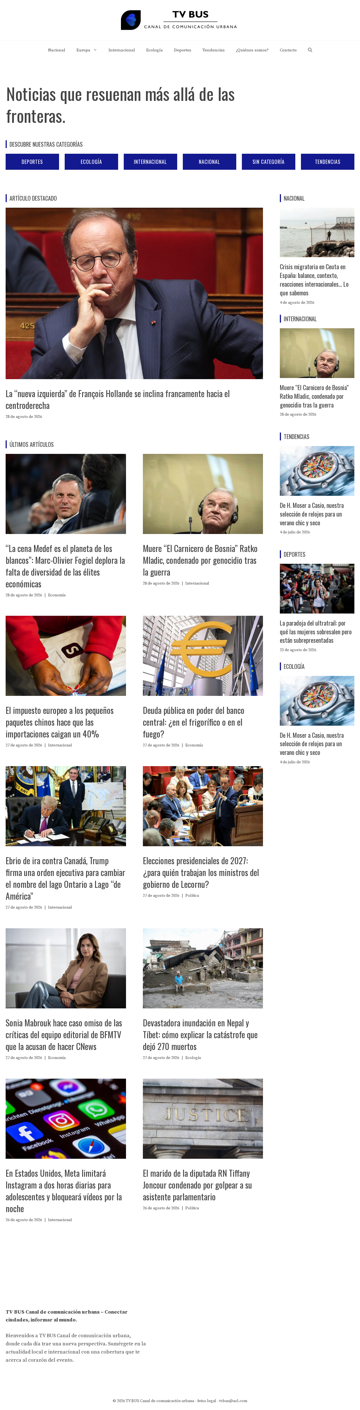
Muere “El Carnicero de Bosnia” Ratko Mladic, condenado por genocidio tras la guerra (200, 560)
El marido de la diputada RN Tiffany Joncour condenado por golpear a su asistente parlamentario (197, 1185)
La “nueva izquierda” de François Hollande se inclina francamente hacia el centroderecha (118, 399)
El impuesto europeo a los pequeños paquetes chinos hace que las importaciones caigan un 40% (60, 722)
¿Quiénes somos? (252, 50)
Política (192, 895)
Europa (83, 50)
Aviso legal (206, 1401)
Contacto (288, 50)
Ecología (154, 50)
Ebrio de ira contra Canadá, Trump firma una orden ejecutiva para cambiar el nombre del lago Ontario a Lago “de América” (65, 878)
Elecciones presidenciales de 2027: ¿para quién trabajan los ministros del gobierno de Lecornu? (201, 872)
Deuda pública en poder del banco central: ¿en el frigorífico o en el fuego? (193, 722)
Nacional (56, 50)
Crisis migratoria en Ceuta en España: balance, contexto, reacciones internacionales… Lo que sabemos (314, 279)
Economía (57, 595)
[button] (310, 50)
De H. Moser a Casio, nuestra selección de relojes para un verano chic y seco (312, 514)
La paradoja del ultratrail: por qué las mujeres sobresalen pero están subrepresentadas (316, 631)
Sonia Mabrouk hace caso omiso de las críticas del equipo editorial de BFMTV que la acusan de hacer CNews (64, 1034)
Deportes (182, 50)
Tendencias (213, 50)
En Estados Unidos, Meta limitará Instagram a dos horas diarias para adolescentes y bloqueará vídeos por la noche (64, 1191)
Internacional (122, 50)
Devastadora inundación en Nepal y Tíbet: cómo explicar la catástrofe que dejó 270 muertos (200, 1034)
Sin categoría (269, 161)
